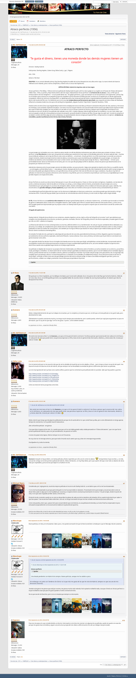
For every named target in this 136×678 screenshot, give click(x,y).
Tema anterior (109, 34)
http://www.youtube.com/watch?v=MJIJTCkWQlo (43, 381)
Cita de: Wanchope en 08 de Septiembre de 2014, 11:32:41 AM (49, 565)
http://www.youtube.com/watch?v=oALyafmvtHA (44, 377)
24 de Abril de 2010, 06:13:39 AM (37, 333)
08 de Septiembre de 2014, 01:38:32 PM (39, 556)
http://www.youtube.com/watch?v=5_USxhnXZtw (44, 379)
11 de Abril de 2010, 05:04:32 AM (37, 45)
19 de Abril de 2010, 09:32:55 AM (37, 310)
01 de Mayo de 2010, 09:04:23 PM (37, 454)
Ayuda (108, 676)
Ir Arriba (12, 657)
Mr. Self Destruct (19, 45)
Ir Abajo (12, 39)
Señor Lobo (17, 361)
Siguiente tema (120, 34)
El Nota (16, 273)
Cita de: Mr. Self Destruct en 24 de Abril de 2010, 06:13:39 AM (47, 405)
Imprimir (123, 39)
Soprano (16, 620)
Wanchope (17, 521)
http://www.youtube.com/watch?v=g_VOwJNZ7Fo (44, 375)
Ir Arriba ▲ (125, 676)
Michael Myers (18, 483)
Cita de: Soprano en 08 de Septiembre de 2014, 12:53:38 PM (47, 560)
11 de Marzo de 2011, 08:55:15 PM (37, 483)
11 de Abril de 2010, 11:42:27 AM (37, 273)
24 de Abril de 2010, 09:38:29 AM (37, 361)
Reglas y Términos (116, 676)
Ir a (101, 664)
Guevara (16, 310)
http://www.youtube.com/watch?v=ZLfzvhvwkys (43, 374)
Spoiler (33, 262)
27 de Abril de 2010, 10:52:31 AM (37, 401)
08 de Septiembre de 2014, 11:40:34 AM (39, 520)
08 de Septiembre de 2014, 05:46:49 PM (39, 620)
